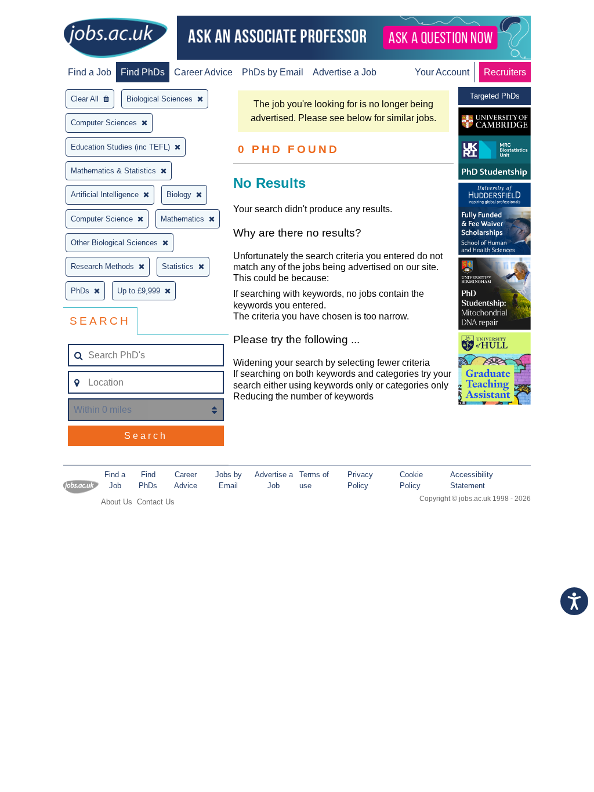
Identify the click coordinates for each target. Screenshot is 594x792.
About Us (116, 501)
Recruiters (505, 72)
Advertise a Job (344, 72)
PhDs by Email (272, 72)
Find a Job (89, 72)
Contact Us (156, 501)
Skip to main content (46, 10)
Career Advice (203, 72)
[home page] (115, 38)
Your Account (442, 72)
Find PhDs (143, 72)
